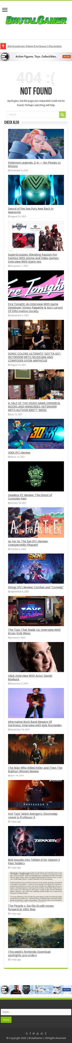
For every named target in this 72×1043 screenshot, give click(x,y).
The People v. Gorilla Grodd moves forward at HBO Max (31, 907)
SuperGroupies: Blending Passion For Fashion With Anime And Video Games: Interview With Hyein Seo (33, 258)
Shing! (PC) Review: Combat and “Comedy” (36, 587)
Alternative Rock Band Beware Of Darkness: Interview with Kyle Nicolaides (35, 723)
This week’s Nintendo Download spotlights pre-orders (29, 953)
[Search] (62, 114)
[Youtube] (37, 1033)
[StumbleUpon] (42, 1033)
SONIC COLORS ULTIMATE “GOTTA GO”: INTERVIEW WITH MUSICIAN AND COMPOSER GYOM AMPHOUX (34, 357)
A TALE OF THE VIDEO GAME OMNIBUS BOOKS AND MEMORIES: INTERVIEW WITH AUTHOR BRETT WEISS (34, 406)
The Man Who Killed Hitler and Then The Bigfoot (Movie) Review (35, 769)
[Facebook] (30, 1033)
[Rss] (26, 1033)
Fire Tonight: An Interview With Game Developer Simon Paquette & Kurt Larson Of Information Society (35, 307)
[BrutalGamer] (36, 19)
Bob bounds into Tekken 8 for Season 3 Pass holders (34, 46)
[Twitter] (33, 1033)
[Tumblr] (45, 1033)
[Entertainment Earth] (36, 56)
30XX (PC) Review (19, 452)
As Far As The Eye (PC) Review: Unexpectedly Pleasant (28, 543)
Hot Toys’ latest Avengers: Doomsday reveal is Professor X (32, 815)
